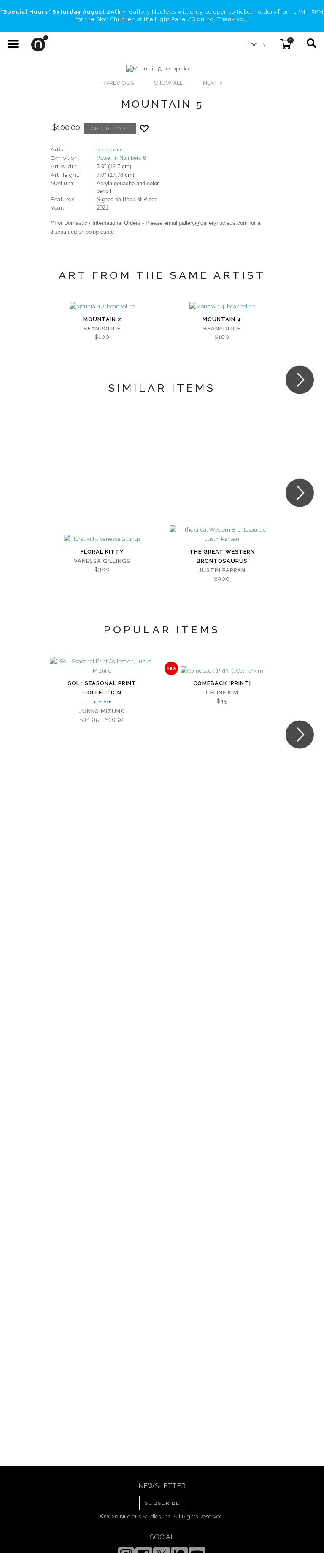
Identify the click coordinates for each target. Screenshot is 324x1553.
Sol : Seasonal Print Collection (102, 688)
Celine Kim (222, 692)
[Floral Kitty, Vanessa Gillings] (102, 539)
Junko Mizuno (102, 711)
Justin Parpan (222, 570)
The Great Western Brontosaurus (222, 556)
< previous (118, 83)
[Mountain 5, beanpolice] (158, 69)
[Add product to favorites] (144, 128)
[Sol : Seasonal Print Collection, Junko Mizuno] (102, 666)
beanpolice (110, 149)
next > (212, 83)
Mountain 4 (221, 319)
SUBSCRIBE (162, 1503)
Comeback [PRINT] (222, 683)
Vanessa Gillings (102, 561)
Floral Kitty (102, 551)
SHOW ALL (168, 83)
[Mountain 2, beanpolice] (102, 306)
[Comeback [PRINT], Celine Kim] (222, 670)
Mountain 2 (102, 319)
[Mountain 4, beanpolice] (222, 306)
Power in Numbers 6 (121, 158)
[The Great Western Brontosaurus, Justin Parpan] (222, 534)
